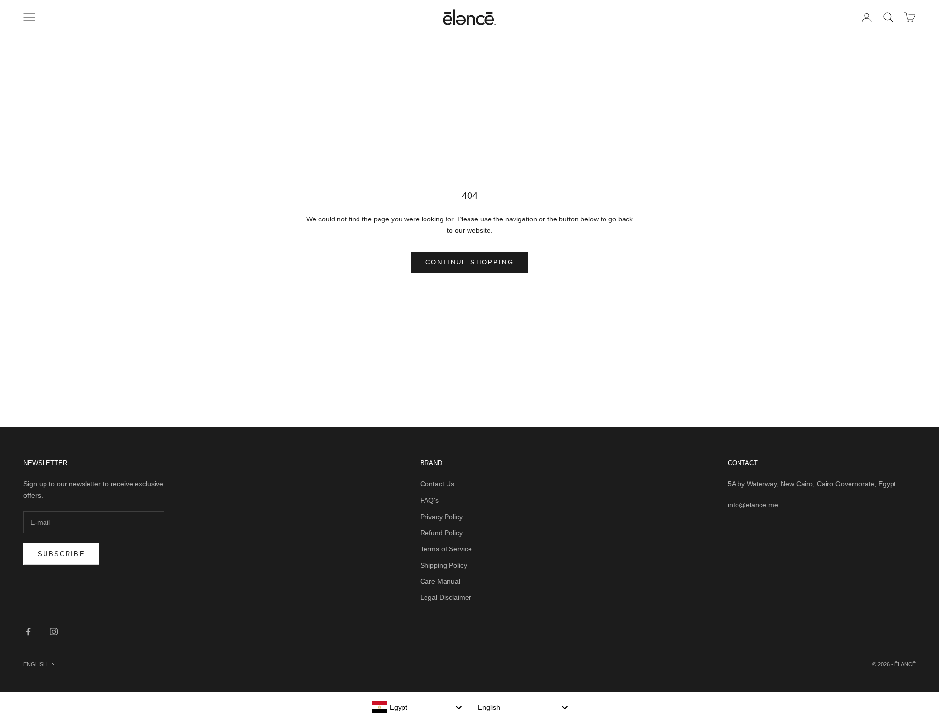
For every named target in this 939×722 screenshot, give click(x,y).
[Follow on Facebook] (28, 631)
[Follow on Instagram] (54, 631)
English (35, 664)
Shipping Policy (443, 565)
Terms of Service (446, 549)
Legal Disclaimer (445, 597)
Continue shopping (469, 262)
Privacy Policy (441, 517)
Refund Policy (441, 533)
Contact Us (437, 484)
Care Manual (440, 581)
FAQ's (429, 500)
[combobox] (416, 707)
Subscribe (61, 554)
